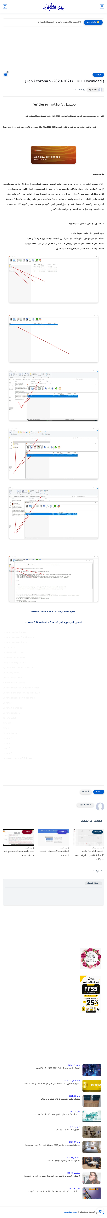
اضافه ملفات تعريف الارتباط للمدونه (54, 853)
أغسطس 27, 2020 (72, 1081)
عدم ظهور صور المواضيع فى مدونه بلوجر (19, 853)
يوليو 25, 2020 (74, 1065)
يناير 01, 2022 (74, 1189)
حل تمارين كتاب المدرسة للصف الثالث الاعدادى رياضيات (54, 1192)
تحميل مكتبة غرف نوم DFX (68, 1130)
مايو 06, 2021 (74, 1096)
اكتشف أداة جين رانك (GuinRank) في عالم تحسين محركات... (89, 855)
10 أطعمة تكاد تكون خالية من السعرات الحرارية (60, 22)
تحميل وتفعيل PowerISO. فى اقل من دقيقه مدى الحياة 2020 (52, 1084)
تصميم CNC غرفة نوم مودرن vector (64, 1161)
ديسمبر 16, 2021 (73, 1158)
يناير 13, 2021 (75, 1112)
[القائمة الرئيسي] (102, 6)
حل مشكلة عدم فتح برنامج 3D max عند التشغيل (57, 1115)
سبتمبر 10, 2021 (73, 1173)
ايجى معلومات (70, 1212)
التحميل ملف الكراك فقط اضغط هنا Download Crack (53, 612)
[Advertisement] (53, 51)
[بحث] (5, 6)
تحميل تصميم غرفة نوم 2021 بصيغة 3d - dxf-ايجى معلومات (52, 1145)
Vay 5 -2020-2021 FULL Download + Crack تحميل (57, 1068)
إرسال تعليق (93, 883)
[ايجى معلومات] (53, 6)
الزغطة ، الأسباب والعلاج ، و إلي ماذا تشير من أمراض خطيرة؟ (52, 1176)
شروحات (98, 75)
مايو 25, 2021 (74, 1127)
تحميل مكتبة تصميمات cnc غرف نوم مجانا (60, 1099)
